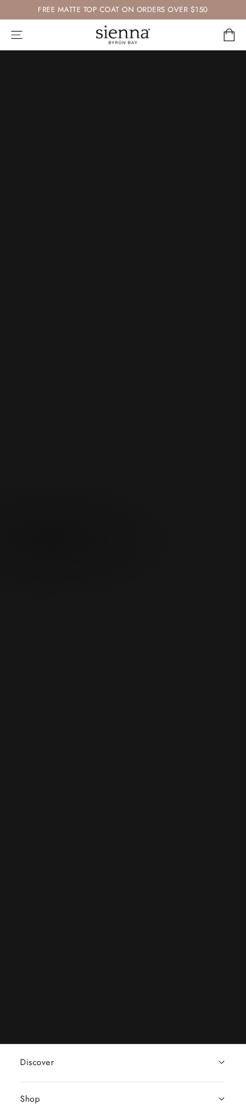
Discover (37, 1062)
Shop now (50, 542)
